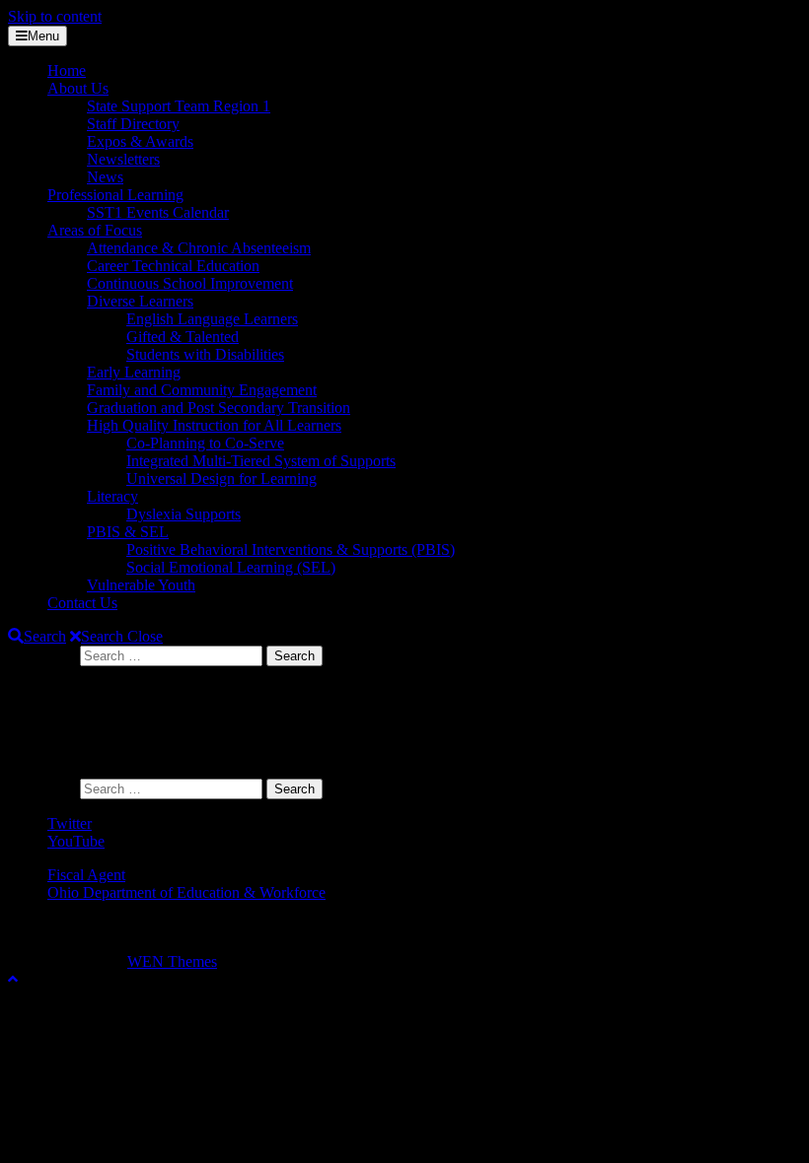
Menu (43, 36)
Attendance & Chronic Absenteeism (199, 247)
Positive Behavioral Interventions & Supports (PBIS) (290, 549)
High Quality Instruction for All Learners (214, 425)
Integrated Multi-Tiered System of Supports (261, 460)
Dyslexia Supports (183, 514)
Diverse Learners (140, 301)
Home (66, 70)
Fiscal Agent (86, 874)
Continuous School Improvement (190, 283)
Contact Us (82, 602)
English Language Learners (212, 318)
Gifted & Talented (182, 336)
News (105, 177)
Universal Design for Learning (221, 478)
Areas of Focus (94, 230)
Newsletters (123, 159)
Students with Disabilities (205, 354)
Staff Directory (133, 123)
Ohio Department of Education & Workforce (186, 892)
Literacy (112, 496)
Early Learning (134, 372)
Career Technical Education (173, 265)
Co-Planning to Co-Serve (205, 443)
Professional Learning (115, 194)
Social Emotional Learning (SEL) (230, 567)
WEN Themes (172, 961)
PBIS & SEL (128, 531)
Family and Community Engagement (202, 389)
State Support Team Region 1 (178, 106)
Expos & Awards (140, 141)
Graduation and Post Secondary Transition (218, 407)
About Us (78, 88)
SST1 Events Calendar (158, 212)
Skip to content (55, 16)
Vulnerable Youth (141, 585)
